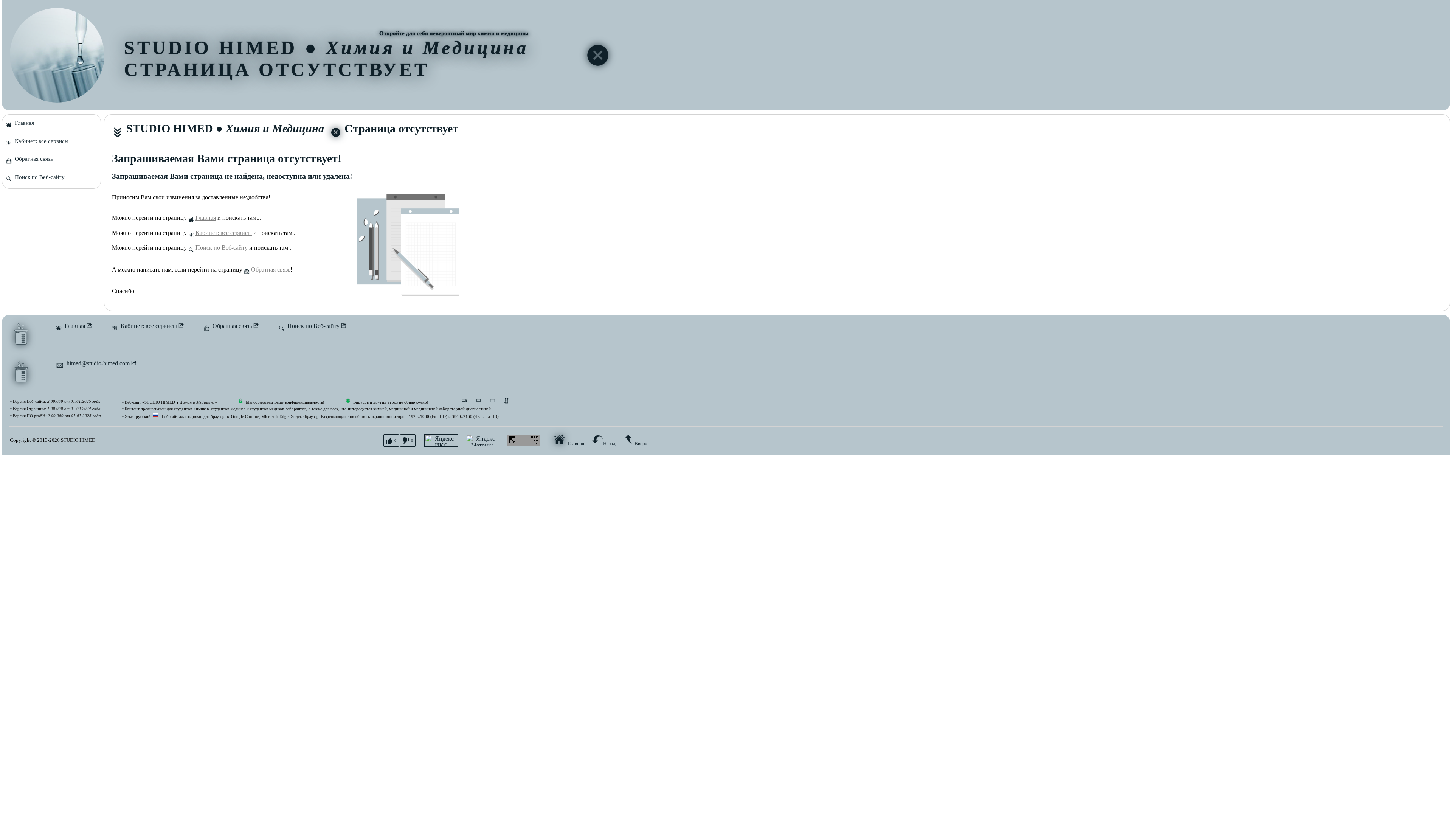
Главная (23, 123)
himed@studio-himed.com (97, 363)
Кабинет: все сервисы (40, 141)
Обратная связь (32, 159)
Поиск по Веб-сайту (38, 177)
